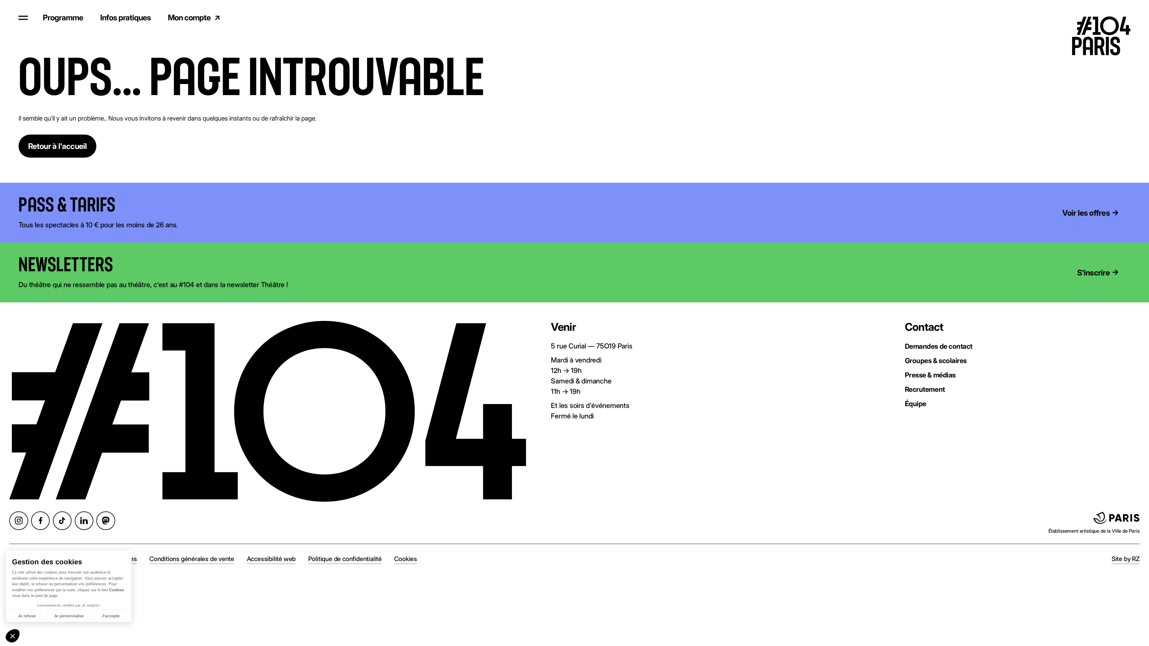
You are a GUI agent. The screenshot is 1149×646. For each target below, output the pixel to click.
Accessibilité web (271, 559)
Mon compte (189, 17)
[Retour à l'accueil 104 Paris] (1107, 18)
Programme (63, 17)
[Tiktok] (62, 520)
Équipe (915, 403)
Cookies (405, 559)
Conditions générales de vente (191, 559)
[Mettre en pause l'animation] (127, 205)
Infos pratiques (125, 17)
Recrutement (925, 389)
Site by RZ (1126, 559)
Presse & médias (930, 375)
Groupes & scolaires (936, 360)
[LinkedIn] (84, 520)
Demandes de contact (938, 346)
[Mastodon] (105, 520)
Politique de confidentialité (345, 559)
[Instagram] (18, 520)
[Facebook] (40, 520)
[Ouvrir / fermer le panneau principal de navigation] (23, 17)
